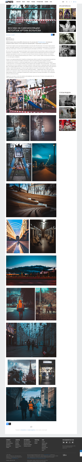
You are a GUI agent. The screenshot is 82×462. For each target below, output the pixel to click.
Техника (33, 1)
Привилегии (44, 444)
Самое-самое (8, 441)
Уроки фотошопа (27, 443)
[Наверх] (80, 458)
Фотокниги (44, 448)
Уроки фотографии (27, 441)
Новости (16, 447)
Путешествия (40, 1)
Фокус (23, 1)
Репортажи (17, 444)
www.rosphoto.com (47, 454)
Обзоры (36, 443)
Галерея (46, 1)
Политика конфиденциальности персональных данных (36, 458)
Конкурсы (17, 443)
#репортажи (8, 34)
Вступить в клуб (45, 447)
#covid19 (13, 34)
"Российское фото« (42, 42)
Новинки (36, 441)
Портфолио (8, 444)
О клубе (43, 441)
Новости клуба (44, 443)
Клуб (51, 1)
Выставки (17, 441)
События (18, 1)
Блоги (43, 450)
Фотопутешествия (9, 443)
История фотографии (28, 444)
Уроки (28, 1)
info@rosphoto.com (15, 458)
